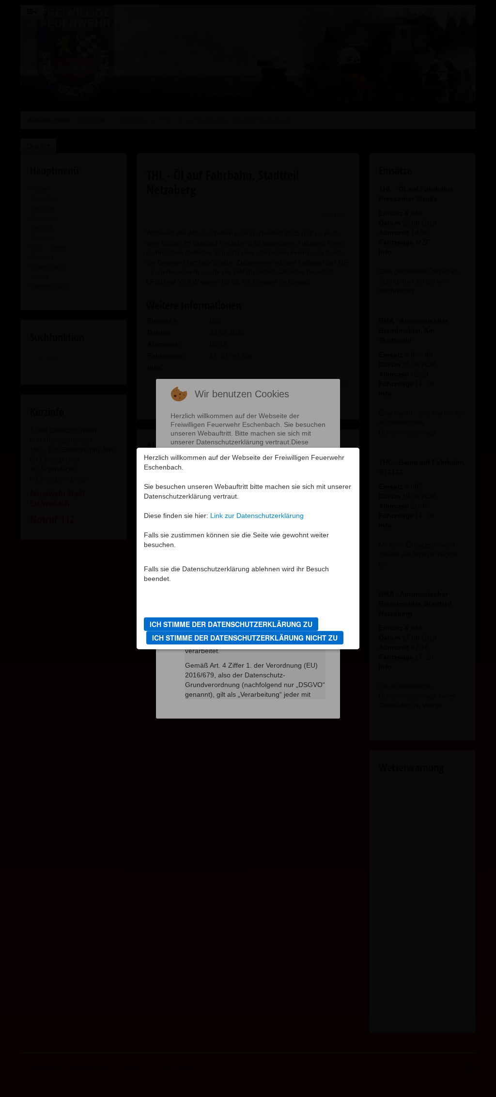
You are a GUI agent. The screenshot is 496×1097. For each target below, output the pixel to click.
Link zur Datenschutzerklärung (257, 515)
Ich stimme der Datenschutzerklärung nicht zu (245, 638)
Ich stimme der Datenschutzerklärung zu (231, 624)
